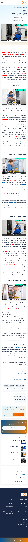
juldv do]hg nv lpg (22, 388)
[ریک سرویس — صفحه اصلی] (24, 3)
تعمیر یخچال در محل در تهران (9, 385)
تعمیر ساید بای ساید (20, 474)
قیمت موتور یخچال (12, 202)
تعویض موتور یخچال (16, 142)
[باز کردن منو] (2, 2)
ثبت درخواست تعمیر (18, 414)
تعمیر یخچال (17, 347)
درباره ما (25, 509)
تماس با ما (25, 516)
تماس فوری (13, 427)
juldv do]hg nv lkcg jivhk (11, 388)
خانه (26, 7)
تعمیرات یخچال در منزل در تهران (19, 396)
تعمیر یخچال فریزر (20, 471)
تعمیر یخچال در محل (20, 385)
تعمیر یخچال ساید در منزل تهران (19, 399)
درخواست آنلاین (14, 430)
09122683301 (8, 414)
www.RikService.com (20, 314)
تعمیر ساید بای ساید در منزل (20, 394)
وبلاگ (24, 7)
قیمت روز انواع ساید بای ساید (20, 379)
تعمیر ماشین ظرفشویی (19, 481)
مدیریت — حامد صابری (22, 511)
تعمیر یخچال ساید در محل (20, 391)
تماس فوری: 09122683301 (13, 540)
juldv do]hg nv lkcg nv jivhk (9, 391)
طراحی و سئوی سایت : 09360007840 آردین (14, 536)
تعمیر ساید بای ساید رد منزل (20, 402)
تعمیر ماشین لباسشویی (19, 478)
